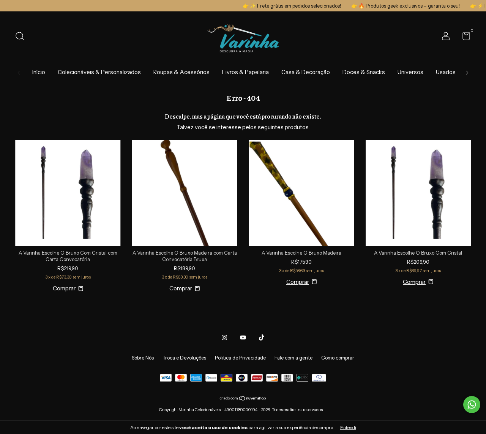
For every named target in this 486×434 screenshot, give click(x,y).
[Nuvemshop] (243, 398)
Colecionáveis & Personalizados (99, 72)
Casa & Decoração (305, 72)
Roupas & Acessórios (181, 72)
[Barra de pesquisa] (22, 37)
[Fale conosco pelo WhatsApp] (471, 404)
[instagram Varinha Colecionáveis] (224, 337)
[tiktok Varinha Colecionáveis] (262, 337)
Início (38, 72)
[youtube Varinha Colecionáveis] (243, 337)
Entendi (348, 427)
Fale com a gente (293, 358)
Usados (446, 72)
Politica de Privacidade (240, 358)
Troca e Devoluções (184, 358)
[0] (463, 37)
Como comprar (337, 358)
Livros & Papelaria (245, 72)
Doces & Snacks (363, 72)
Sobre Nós (143, 358)
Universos (410, 72)
